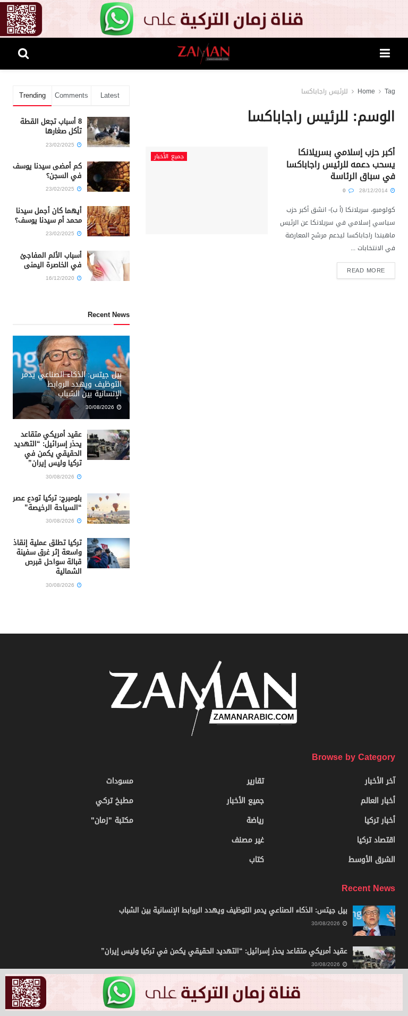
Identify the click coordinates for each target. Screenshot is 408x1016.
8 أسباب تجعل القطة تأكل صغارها (51, 126)
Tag (390, 91)
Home (366, 91)
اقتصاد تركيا (376, 840)
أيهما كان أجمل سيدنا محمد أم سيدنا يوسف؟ (48, 215)
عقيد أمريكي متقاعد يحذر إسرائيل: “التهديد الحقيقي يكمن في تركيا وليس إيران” (48, 449)
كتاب (256, 859)
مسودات (119, 781)
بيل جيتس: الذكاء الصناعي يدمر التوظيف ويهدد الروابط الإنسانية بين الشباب (71, 384)
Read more (366, 270)
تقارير (255, 781)
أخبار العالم (378, 800)
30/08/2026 (101, 407)
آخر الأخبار (380, 781)
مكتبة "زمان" (112, 820)
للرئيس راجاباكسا (324, 91)
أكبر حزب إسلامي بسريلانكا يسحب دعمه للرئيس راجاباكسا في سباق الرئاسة (340, 164)
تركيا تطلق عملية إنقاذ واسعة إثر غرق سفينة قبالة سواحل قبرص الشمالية (47, 557)
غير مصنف (248, 840)
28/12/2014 (374, 190)
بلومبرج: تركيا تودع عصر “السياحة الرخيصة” (47, 502)
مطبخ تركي (114, 800)
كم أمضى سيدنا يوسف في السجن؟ (47, 170)
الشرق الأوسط (371, 859)
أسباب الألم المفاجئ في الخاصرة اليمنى (51, 260)
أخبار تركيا (379, 820)
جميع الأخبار (169, 156)
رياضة (255, 820)
